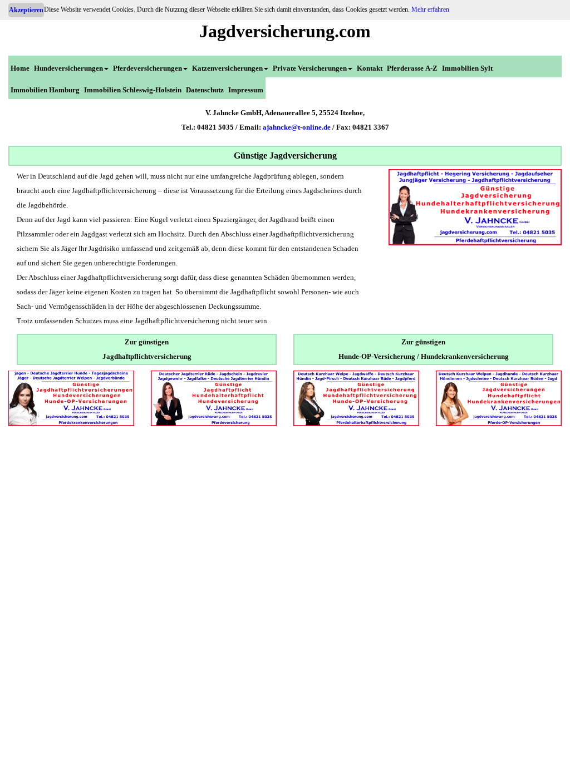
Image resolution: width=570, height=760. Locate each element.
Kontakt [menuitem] (369, 68)
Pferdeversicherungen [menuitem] (147, 68)
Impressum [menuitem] (245, 90)
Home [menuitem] (20, 68)
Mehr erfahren (430, 9)
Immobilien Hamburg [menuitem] (45, 90)
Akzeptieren (26, 10)
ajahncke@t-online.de (297, 127)
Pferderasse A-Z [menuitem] (412, 68)
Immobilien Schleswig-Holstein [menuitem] (132, 90)
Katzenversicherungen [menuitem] (227, 68)
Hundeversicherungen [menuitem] (68, 68)
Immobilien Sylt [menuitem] (467, 68)
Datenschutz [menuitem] (205, 90)
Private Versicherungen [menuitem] (310, 68)
